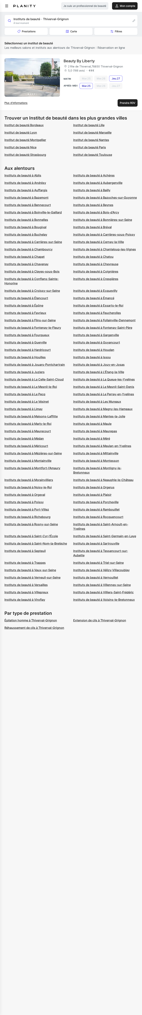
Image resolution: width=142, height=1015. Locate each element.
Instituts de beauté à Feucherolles (97, 313)
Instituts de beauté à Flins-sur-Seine (30, 320)
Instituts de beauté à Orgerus (93, 487)
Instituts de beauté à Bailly (91, 190)
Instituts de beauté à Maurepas (95, 431)
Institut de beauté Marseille (92, 132)
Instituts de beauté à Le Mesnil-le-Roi (30, 387)
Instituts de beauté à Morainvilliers (28, 480)
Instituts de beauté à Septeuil (25, 551)
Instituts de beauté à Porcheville (96, 502)
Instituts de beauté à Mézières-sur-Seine (33, 453)
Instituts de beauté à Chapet (24, 257)
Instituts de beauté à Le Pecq (24, 394)
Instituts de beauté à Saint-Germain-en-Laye (104, 536)
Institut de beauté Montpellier (25, 140)
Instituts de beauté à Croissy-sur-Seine (32, 291)
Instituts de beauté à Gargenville (96, 335)
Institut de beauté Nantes (91, 140)
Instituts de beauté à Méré (91, 438)
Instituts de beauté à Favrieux (25, 313)
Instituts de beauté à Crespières (95, 279)
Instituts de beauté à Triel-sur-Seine (98, 563)
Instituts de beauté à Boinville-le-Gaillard (33, 212)
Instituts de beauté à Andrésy (25, 183)
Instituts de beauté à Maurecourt (27, 431)
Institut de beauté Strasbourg (25, 155)
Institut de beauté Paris (89, 147)
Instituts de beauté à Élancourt (26, 298)
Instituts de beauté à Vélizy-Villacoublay (101, 570)
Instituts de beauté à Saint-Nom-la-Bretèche (35, 543)
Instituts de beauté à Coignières (95, 271)
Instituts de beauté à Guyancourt (96, 342)
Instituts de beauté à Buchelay (25, 234)
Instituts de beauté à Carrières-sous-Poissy (104, 234)
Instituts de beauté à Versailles (26, 585)
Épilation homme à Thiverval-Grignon (30, 620)
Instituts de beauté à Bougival (25, 227)
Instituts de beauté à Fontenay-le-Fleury (32, 327)
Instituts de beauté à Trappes (25, 563)
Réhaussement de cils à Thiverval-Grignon (34, 628)
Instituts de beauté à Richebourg (27, 517)
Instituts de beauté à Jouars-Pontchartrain (34, 364)
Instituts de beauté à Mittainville (95, 453)
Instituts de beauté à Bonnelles (26, 220)
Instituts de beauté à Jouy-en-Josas (99, 364)
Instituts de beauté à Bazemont (26, 197)
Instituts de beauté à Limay (23, 409)
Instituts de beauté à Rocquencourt (98, 517)
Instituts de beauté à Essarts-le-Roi (98, 305)
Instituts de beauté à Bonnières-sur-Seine (102, 220)
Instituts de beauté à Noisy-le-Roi (28, 487)
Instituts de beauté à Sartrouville (96, 543)
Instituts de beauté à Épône (23, 305)
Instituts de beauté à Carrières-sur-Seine (33, 242)
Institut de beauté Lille (88, 125)
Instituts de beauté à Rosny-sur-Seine (31, 524)
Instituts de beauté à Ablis (22, 175)
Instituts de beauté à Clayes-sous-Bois (32, 271)
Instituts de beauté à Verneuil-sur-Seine (32, 577)
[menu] (6, 6)
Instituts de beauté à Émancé (93, 298)
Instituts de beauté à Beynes (93, 205)
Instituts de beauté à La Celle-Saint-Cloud (34, 379)
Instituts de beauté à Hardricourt (27, 350)
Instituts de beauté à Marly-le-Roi (27, 424)
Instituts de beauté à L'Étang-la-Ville (98, 372)
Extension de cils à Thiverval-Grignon (99, 620)
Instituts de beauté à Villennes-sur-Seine (102, 585)
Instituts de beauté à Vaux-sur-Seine (30, 570)
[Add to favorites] (55, 62)
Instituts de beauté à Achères (94, 175)
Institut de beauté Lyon (20, 132)
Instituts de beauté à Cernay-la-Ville (98, 242)
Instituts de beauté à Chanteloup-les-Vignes (104, 249)
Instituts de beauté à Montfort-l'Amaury (32, 468)
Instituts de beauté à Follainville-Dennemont (104, 320)
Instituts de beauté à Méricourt (26, 446)
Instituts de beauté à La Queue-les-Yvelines (104, 379)
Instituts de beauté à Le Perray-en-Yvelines (103, 394)
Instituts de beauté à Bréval (92, 227)
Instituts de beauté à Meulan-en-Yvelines (102, 446)
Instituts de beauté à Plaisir (92, 495)
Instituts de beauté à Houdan (93, 350)
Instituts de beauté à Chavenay (26, 264)
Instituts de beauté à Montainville (27, 461)
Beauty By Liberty (79, 61)
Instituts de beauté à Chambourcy (28, 249)
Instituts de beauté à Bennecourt (27, 205)
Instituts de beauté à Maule (92, 424)
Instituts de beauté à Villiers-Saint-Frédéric (103, 592)
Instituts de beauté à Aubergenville (97, 183)
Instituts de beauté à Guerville (25, 342)
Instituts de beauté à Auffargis (25, 190)
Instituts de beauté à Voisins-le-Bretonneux (104, 599)
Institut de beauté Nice (20, 147)
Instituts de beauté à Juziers (24, 372)
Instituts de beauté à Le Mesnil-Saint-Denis (103, 387)
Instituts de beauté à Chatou (93, 257)
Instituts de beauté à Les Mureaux (97, 401)
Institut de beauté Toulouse (92, 155)
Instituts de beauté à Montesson (96, 461)
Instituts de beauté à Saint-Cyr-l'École (31, 536)
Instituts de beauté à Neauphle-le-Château (103, 480)
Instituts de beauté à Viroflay (24, 599)
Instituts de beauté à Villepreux (26, 592)
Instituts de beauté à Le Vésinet (26, 401)
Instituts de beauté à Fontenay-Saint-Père (102, 327)
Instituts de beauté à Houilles (25, 357)
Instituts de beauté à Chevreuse (95, 264)
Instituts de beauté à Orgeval (24, 495)
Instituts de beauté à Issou (92, 357)
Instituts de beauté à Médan (24, 438)
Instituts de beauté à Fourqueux (26, 335)
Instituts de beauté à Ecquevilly (95, 291)
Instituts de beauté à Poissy (24, 502)
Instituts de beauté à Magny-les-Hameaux (103, 409)
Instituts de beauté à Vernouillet (95, 577)
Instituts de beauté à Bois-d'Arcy (96, 212)
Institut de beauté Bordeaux (24, 125)
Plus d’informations (16, 102)
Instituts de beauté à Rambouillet (96, 509)
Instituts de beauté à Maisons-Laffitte (31, 416)
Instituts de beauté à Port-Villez (26, 509)
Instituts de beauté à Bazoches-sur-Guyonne (105, 197)
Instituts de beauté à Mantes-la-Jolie (99, 416)
